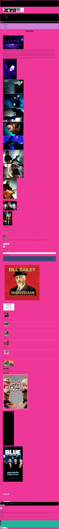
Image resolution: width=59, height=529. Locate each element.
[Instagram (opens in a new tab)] (4, 4)
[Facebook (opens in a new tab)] (4, 3)
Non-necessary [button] (1, 517)
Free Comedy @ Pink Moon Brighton (8, 345)
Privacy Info (4, 489)
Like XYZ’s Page (5, 410)
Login (3, 241)
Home (2, 495)
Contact (4, 488)
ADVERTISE (4, 0)
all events (5, 359)
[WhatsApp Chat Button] (2, 527)
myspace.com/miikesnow (5, 228)
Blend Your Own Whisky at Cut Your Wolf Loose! (9, 317)
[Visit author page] (4, 238)
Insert (7, 528)
